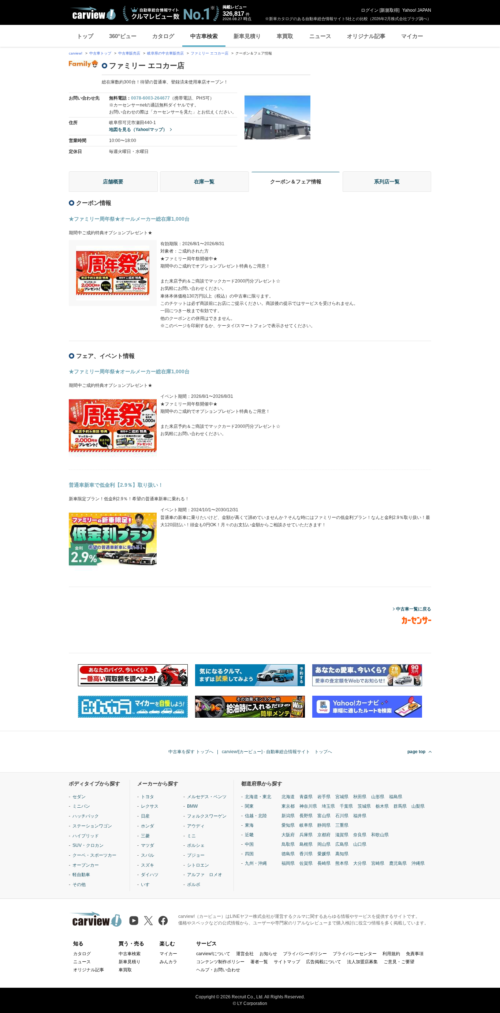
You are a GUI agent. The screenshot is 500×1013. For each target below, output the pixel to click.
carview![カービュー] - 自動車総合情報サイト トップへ (277, 752)
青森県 (306, 796)
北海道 (288, 796)
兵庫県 (306, 834)
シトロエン (198, 865)
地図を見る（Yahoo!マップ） (138, 129)
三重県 (341, 825)
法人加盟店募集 (362, 961)
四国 (249, 853)
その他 (79, 884)
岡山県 (324, 844)
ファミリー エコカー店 (209, 53)
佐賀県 (306, 863)
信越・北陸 (256, 815)
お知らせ (268, 953)
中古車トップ (100, 53)
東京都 (288, 806)
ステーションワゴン (92, 826)
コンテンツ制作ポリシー (220, 961)
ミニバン (81, 806)
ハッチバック (85, 816)
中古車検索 (204, 36)
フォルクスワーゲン (207, 816)
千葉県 (346, 806)
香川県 (306, 853)
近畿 (249, 834)
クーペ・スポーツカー (94, 855)
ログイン (369, 10)
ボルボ (193, 884)
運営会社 (245, 953)
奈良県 (359, 834)
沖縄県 (418, 863)
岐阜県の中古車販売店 (165, 53)
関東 (249, 806)
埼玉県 (328, 806)
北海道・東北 (258, 796)
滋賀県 (341, 834)
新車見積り (247, 36)
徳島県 (288, 853)
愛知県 (288, 825)
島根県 (306, 844)
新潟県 (288, 815)
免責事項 (414, 953)
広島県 (341, 844)
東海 (249, 825)
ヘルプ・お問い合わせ (218, 969)
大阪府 (288, 834)
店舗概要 (113, 181)
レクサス (149, 806)
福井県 (359, 815)
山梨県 (418, 806)
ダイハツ (149, 874)
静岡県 (324, 825)
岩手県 (324, 796)
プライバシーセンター (355, 953)
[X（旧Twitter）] (148, 921)
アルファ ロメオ (204, 874)
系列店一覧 (387, 181)
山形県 (377, 796)
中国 (249, 844)
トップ (85, 36)
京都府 (324, 834)
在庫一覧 (204, 181)
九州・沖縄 (256, 863)
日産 (145, 816)
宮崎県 (377, 863)
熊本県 (341, 863)
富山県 (324, 815)
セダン (79, 796)
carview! (75, 53)
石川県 (341, 815)
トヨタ (147, 796)
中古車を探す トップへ (190, 752)
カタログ (163, 36)
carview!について (213, 953)
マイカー (412, 36)
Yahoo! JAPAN (416, 10)
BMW (192, 806)
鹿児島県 (398, 863)
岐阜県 (306, 825)
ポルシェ (196, 845)
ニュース (320, 36)
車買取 (285, 36)
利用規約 (391, 953)
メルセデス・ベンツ (207, 796)
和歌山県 (380, 834)
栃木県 (382, 806)
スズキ (147, 865)
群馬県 (400, 806)
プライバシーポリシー (305, 953)
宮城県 (341, 796)
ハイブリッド (85, 835)
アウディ (196, 826)
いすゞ (147, 884)
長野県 (306, 815)
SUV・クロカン (88, 845)
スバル (147, 855)
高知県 (341, 853)
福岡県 (288, 863)
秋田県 (359, 796)
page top (416, 752)
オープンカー (85, 865)
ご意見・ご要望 (399, 961)
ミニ (191, 835)
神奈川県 (308, 806)
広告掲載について (323, 961)
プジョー (196, 855)
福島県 (395, 796)
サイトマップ (287, 961)
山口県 (359, 844)
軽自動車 (81, 874)
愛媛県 (324, 853)
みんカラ (168, 961)
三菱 (145, 835)
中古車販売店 (129, 53)
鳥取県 (288, 844)
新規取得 (389, 10)
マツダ (147, 845)
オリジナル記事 (366, 36)
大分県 (359, 863)
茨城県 (364, 806)
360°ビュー (123, 36)
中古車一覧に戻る (413, 609)
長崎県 (324, 863)
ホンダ (147, 826)
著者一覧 (259, 961)
